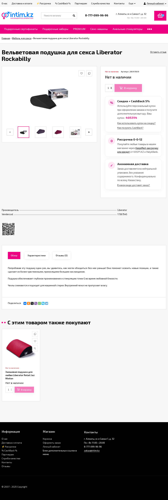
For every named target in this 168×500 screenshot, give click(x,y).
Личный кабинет (51, 446)
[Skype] (43, 303)
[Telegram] (46, 303)
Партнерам (8, 454)
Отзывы (6, 466)
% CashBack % (9, 450)
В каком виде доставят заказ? (133, 185)
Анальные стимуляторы (127, 28)
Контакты (7, 462)
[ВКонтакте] (24, 303)
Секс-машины (99, 28)
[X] (32, 303)
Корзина (47, 438)
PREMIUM (79, 28)
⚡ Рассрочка (9, 446)
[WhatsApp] (39, 303)
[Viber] (35, 303)
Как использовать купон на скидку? (136, 123)
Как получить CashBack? (130, 127)
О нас (5, 438)
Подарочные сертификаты (21, 28)
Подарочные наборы (55, 28)
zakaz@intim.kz (92, 450)
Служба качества (11, 458)
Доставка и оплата (12, 442)
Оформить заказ (52, 442)
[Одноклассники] (28, 303)
